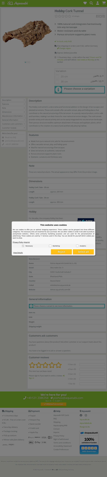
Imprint (27, 242)
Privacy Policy (18, 242)
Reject (61, 251)
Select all (83, 251)
